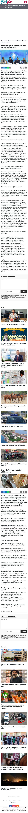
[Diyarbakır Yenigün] (6, 2)
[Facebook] (2, 67)
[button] (21, 67)
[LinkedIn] (6, 67)
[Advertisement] (14, 23)
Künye (10, 800)
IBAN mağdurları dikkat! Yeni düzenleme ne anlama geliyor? (15, 6)
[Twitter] (4, 67)
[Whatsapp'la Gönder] (8, 67)
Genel (9, 40)
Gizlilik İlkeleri (20, 800)
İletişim (14, 800)
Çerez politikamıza (22, 810)
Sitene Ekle (13, 802)
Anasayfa (5, 40)
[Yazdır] (10, 67)
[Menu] (25, 2)
